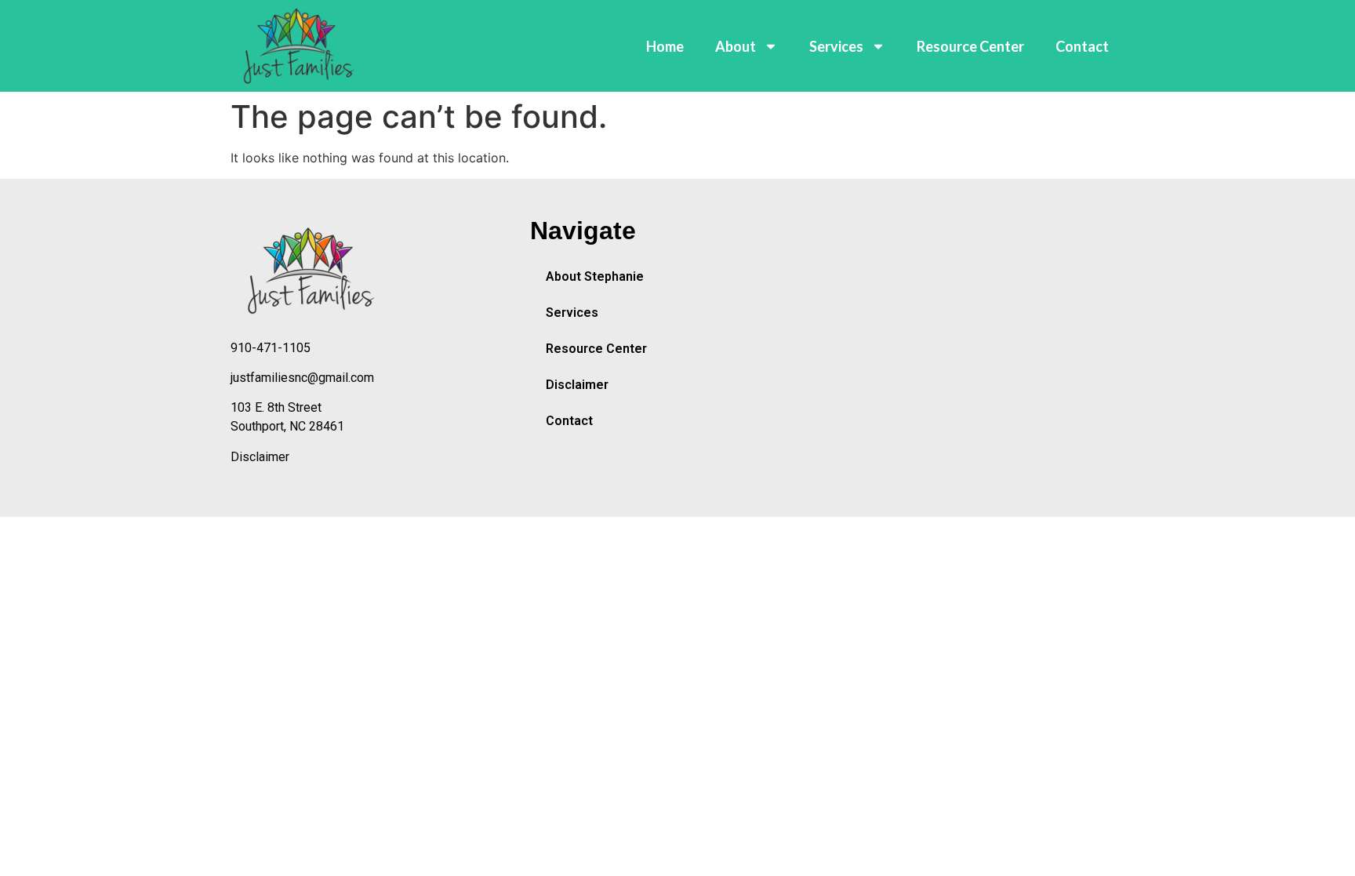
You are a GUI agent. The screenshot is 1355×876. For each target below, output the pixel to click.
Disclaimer (260, 456)
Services (836, 46)
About (735, 46)
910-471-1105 (271, 347)
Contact (1082, 46)
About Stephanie (595, 276)
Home (665, 46)
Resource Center (970, 46)
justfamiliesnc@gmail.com (302, 377)
